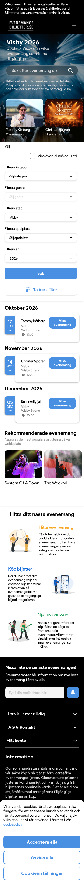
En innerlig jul (31, 401)
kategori (16, 167)
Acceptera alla (42, 842)
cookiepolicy (13, 824)
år (12, 249)
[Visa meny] (74, 25)
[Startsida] (21, 26)
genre (15, 188)
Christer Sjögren (33, 361)
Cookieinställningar (42, 873)
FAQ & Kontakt (20, 727)
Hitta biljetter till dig (25, 714)
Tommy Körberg (33, 321)
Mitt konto (16, 740)
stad (14, 208)
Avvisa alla (42, 857)
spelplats (17, 229)
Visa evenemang (62, 323)
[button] (42, 714)
